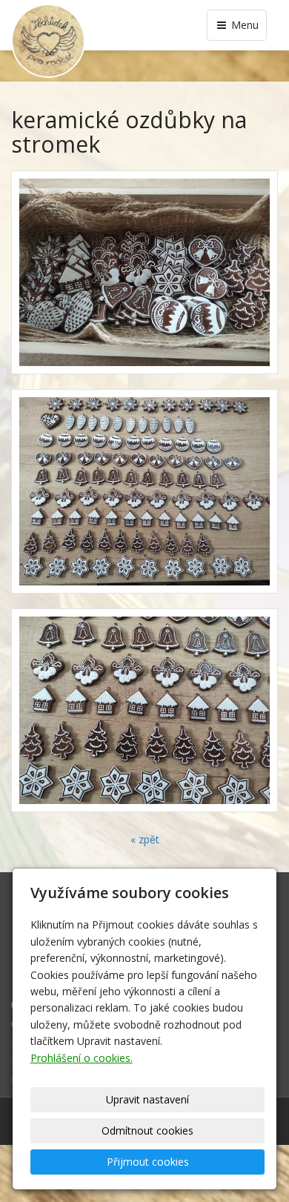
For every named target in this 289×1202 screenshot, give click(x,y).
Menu (243, 25)
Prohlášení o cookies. (81, 1058)
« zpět (144, 839)
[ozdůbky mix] (144, 710)
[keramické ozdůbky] (144, 272)
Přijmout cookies (148, 1162)
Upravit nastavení (147, 1099)
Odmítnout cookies (147, 1130)
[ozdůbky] (144, 491)
